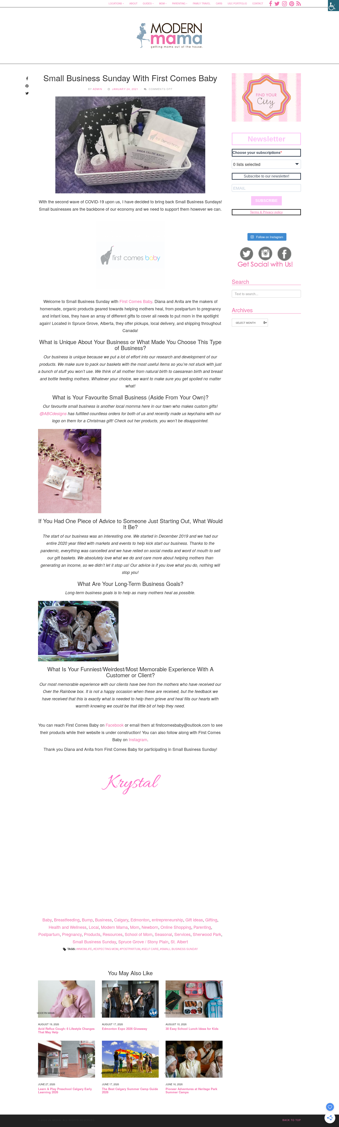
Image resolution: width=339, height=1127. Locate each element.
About (133, 3)
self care (151, 949)
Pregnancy (72, 934)
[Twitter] (277, 3)
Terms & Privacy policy (266, 212)
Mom (162, 3)
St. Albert (179, 941)
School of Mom (138, 934)
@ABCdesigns (53, 413)
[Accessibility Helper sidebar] (333, 5)
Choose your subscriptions (256, 153)
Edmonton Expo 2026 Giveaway (124, 1028)
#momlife (85, 949)
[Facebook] (270, 3)
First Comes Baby (135, 301)
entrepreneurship (167, 920)
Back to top (291, 1120)
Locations (115, 3)
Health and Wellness (67, 927)
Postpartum (49, 934)
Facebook (115, 725)
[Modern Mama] (169, 33)
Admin (97, 89)
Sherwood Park (207, 934)
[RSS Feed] (298, 3)
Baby (47, 920)
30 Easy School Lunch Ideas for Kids (192, 1028)
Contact (257, 3)
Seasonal (163, 934)
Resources (112, 934)
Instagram (138, 739)
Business (103, 920)
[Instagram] (284, 3)
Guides (147, 3)
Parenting (178, 3)
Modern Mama (114, 927)
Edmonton (140, 920)
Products (92, 934)
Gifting (211, 920)
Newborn (150, 927)
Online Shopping (176, 927)
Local (94, 927)
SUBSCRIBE (266, 201)
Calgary (121, 920)
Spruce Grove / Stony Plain (143, 941)
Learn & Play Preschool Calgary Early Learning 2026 (65, 1090)
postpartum (130, 949)
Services (182, 934)
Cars (219, 3)
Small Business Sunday (94, 941)
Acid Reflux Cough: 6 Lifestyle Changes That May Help (66, 1030)
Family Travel (202, 3)
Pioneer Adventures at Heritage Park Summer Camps (191, 1090)
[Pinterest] (291, 3)
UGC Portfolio (237, 3)
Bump (87, 920)
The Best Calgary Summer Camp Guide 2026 (130, 1090)
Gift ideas (194, 920)
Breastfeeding (67, 920)
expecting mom (106, 949)
